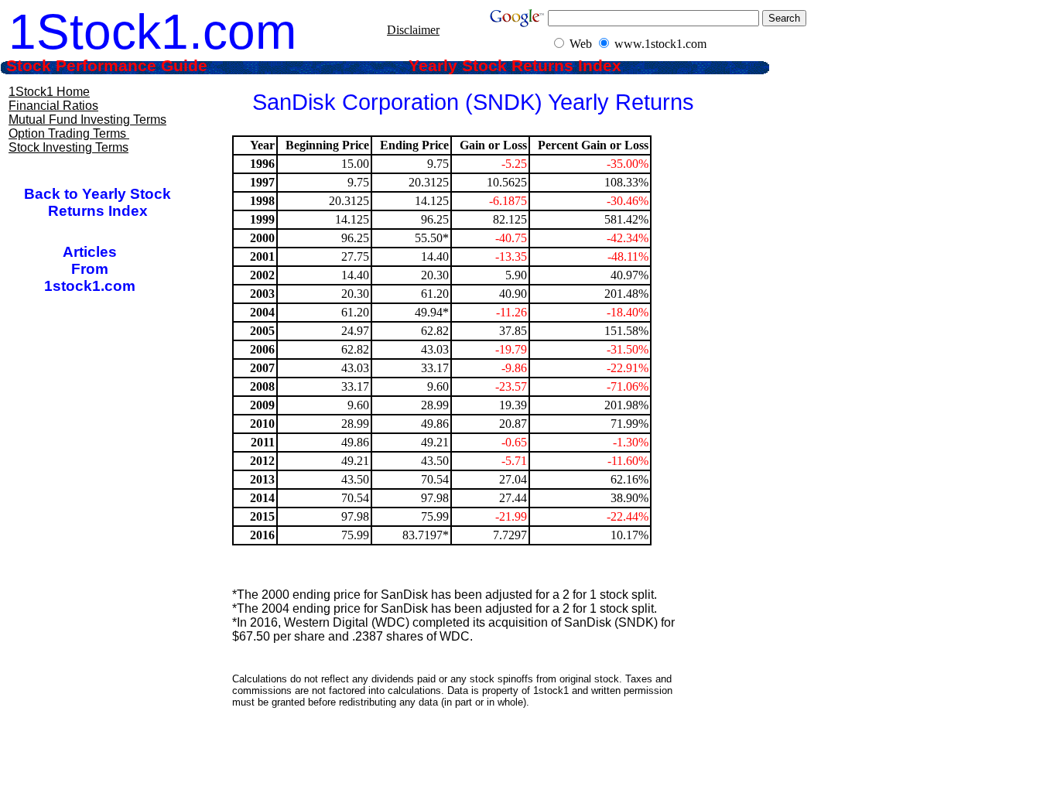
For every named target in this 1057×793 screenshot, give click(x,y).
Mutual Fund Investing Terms (87, 119)
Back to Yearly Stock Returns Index (97, 202)
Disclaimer (413, 29)
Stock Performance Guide (127, 65)
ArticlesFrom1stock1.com (89, 269)
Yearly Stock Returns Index (527, 65)
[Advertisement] (456, 754)
